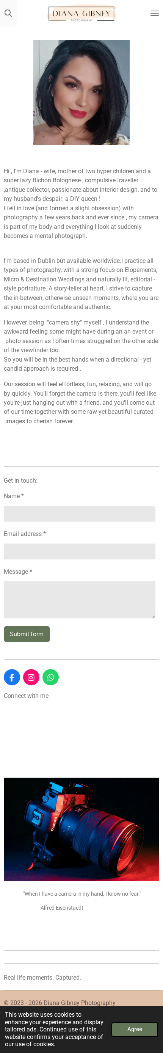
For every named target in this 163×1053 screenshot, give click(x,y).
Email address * (25, 533)
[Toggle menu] (154, 13)
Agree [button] (134, 1029)
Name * (14, 496)
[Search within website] (8, 13)
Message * (18, 571)
